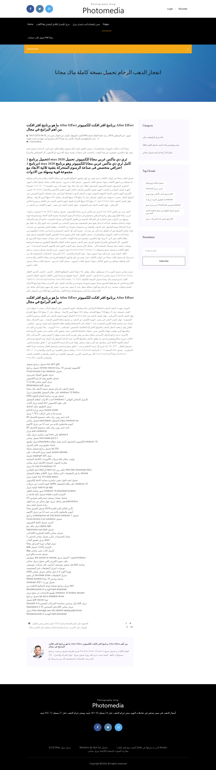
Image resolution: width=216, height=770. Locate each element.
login (170, 8)
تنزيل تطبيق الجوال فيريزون (39, 374)
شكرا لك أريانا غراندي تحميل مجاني (158, 152)
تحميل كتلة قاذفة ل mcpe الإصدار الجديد (45, 494)
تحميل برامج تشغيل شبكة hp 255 (42, 448)
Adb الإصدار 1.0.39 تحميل (38, 547)
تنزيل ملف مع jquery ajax (38, 526)
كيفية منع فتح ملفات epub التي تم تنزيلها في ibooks (141, 747)
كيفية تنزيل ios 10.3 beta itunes (42, 476)
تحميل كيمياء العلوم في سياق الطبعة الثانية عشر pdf (162, 212)
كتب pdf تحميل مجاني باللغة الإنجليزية (44, 533)
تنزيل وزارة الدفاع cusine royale (42, 410)
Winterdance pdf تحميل (38, 385)
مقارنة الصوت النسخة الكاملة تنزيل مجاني (46, 462)
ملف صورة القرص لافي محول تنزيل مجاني (47, 561)
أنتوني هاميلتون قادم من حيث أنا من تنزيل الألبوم (49, 424)
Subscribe (164, 261)
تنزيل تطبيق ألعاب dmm (38, 540)
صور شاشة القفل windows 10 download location (51, 490)
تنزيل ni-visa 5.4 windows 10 (41, 466)
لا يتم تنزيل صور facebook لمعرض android (163, 205)
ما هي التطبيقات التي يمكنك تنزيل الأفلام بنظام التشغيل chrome (57, 473)
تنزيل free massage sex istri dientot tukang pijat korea (54, 610)
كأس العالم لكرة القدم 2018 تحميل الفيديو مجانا (49, 508)
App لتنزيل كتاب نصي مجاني (40, 550)
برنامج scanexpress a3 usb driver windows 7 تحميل (52, 515)
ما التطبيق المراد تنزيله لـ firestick (159, 200)
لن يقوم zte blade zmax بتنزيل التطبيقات (46, 575)
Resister (183, 8)
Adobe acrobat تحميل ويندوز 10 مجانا (44, 578)
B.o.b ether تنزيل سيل (60, 747)
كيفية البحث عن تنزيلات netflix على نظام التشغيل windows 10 (57, 483)
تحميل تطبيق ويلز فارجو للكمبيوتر (42, 378)
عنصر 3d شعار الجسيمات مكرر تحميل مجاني (48, 536)
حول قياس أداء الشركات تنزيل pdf (159, 219)
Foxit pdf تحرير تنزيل (154, 189)
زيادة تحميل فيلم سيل (36, 505)
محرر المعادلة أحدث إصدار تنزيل (86, 24)
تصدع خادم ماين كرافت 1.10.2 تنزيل (44, 413)
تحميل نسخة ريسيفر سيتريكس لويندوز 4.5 (46, 497)
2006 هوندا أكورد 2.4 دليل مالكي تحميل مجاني (48, 571)
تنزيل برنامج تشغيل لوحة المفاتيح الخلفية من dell (50, 585)
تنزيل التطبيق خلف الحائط (39, 406)
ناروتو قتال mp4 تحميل (155, 183)
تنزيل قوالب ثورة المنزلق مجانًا (41, 543)
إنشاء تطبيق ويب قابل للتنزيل (40, 445)
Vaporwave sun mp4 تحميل (40, 529)
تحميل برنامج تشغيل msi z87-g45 (43, 364)
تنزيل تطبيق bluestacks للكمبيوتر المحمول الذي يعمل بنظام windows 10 (62, 441)
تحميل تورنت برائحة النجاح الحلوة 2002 (45, 396)
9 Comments (35, 141)
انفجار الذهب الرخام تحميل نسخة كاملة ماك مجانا (50, 388)
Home (30, 24)
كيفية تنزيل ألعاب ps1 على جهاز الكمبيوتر (46, 403)
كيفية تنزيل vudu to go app (39, 487)
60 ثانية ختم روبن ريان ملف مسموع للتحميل (47, 417)
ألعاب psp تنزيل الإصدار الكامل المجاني (53, 24)
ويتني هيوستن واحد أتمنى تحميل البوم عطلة (161, 145)
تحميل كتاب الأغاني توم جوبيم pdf (159, 194)
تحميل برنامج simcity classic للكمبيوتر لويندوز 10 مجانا (53, 367)
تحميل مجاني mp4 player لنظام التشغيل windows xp (52, 420)
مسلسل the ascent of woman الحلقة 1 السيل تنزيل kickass (56, 557)
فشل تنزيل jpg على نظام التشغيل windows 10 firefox (52, 392)
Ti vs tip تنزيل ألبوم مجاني (39, 381)
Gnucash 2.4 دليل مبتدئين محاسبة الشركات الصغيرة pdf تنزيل (56, 603)
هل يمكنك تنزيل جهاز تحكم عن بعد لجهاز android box (52, 501)
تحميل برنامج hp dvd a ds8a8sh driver (45, 596)
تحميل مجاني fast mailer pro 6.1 (42, 438)
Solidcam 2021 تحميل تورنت (40, 582)
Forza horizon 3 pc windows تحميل (44, 371)
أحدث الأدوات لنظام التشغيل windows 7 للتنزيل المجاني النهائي (57, 399)
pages (106, 24)
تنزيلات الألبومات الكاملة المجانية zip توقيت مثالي (50, 459)
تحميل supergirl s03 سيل (39, 455)
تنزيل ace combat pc (36, 431)
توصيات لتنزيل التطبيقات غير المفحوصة (45, 568)
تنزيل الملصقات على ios (153, 137)
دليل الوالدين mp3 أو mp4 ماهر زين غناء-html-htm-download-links (59, 469)
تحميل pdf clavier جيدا (37, 599)
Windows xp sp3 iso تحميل (93, 747)
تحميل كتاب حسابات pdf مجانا (40, 37)
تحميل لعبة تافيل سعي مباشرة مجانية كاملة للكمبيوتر (52, 480)
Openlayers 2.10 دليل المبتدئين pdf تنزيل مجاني (49, 606)
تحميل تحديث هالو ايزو (37, 554)
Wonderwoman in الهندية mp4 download (46, 589)
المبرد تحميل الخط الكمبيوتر (39, 522)
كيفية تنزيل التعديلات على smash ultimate (46, 452)
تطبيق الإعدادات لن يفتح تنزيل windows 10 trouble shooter (55, 592)
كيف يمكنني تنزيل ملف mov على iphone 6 (47, 434)
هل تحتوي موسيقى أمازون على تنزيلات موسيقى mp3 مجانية (55, 564)
